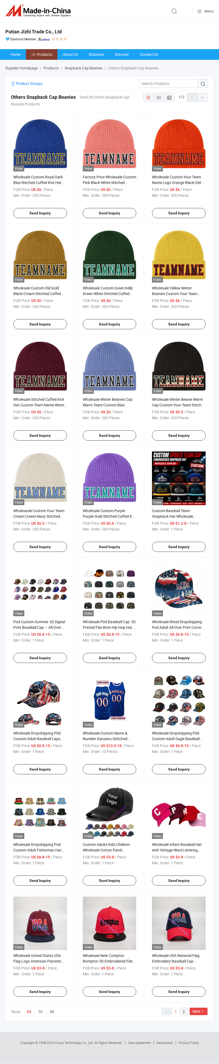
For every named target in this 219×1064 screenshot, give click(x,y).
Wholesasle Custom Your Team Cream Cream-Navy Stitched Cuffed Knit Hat (38, 516)
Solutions (96, 54)
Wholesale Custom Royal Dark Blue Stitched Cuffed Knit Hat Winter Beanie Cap (38, 182)
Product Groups (28, 83)
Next (196, 1011)
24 (29, 1012)
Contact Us (149, 54)
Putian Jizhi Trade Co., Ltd (33, 31)
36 (40, 1011)
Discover (122, 54)
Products (44, 54)
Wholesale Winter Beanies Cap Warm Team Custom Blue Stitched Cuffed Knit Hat (107, 405)
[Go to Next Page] (203, 97)
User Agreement (139, 1043)
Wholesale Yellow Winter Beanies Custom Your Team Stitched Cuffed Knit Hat (174, 293)
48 (52, 1011)
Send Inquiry (40, 213)
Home (16, 54)
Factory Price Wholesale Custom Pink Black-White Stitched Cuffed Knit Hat (109, 182)
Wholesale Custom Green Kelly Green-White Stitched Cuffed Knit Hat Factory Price (108, 293)
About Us (70, 54)
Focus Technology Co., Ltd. (74, 1043)
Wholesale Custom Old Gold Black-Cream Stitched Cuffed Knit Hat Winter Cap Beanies (37, 293)
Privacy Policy (189, 1043)
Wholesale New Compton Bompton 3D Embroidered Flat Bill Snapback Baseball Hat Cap (108, 961)
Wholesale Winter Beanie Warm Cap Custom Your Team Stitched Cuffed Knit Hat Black (178, 405)
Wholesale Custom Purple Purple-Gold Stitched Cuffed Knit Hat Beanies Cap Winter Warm (109, 516)
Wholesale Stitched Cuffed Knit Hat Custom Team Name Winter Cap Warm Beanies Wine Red (39, 405)
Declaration (165, 1043)
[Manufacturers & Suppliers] (39, 10)
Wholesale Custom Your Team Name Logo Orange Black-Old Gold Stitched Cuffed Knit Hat (176, 182)
